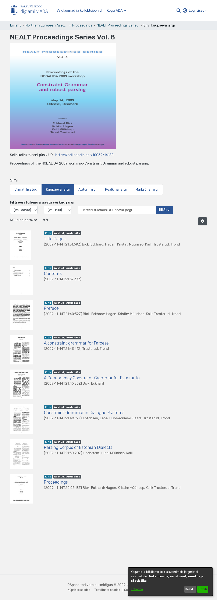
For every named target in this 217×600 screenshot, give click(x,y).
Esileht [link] (15, 25)
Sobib (202, 589)
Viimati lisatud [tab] (25, 189)
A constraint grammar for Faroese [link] (76, 343)
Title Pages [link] (54, 238)
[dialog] (170, 582)
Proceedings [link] (82, 25)
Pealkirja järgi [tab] (116, 189)
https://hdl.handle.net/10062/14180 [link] (84, 155)
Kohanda (137, 589)
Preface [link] (51, 308)
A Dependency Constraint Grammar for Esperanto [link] (92, 377)
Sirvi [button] (166, 210)
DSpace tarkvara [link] (80, 585)
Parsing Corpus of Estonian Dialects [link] (78, 447)
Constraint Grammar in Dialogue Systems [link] (84, 412)
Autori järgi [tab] (87, 189)
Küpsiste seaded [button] (79, 590)
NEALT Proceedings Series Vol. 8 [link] (118, 25)
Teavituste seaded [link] (107, 590)
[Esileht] (31, 10)
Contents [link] (53, 273)
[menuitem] (116, 10)
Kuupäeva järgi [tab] (58, 189)
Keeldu (190, 589)
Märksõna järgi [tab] (147, 189)
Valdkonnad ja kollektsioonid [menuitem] (79, 10)
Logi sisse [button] (197, 10)
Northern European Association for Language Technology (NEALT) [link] (46, 25)
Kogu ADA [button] (115, 10)
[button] (178, 10)
